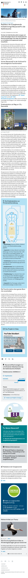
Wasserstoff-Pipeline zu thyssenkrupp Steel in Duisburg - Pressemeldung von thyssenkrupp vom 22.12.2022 (14, 451)
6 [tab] (15, 553)
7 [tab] (16, 553)
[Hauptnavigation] (25, 5)
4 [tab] (12, 553)
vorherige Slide (1, 553)
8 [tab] (18, 553)
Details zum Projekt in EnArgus (14, 397)
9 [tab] (19, 553)
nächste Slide (26, 553)
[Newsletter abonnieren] (2, 561)
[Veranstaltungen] (12, 561)
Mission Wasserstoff (12, 428)
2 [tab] (9, 553)
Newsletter (10, 507)
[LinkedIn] (12, 359)
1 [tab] (8, 553)
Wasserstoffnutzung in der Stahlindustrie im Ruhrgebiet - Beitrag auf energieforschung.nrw (14, 457)
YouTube (18, 509)
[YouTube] (5, 561)
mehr (4, 480)
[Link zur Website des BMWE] (6, 3)
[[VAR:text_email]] (2, 359)
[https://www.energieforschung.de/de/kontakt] (21, 2)
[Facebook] (6, 359)
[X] (9, 359)
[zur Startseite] (19, 2)
